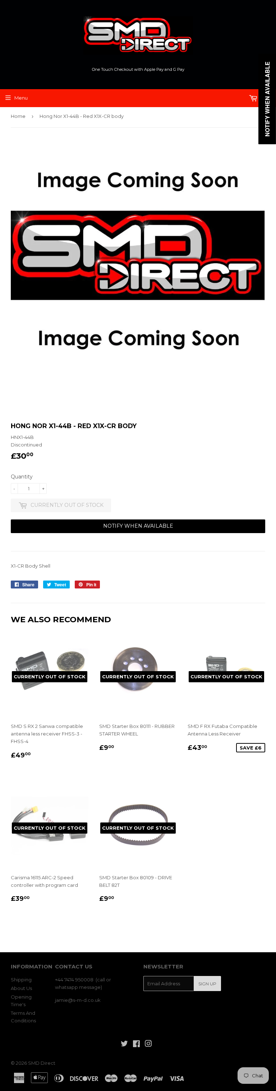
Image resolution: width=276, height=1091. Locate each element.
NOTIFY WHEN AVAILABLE (138, 526)
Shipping (21, 979)
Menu (21, 98)
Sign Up (207, 983)
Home (18, 116)
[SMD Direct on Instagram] (148, 1045)
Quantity (22, 476)
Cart (265, 98)
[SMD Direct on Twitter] (124, 1045)
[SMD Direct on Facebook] (136, 1045)
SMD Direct (41, 1063)
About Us (21, 988)
